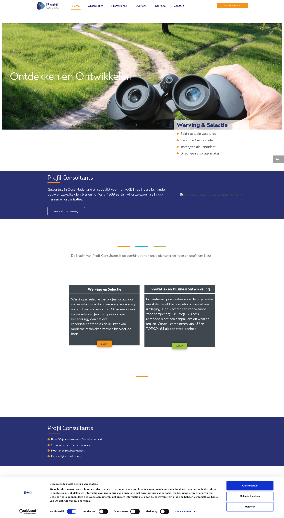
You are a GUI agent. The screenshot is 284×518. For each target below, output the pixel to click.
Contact (179, 5)
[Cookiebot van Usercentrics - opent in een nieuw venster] (27, 511)
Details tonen (183, 511)
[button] (278, 159)
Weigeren (250, 506)
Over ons (141, 5)
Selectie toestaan (250, 496)
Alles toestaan (250, 485)
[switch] (103, 511)
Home (76, 5)
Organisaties (95, 5)
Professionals (119, 5)
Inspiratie (160, 5)
